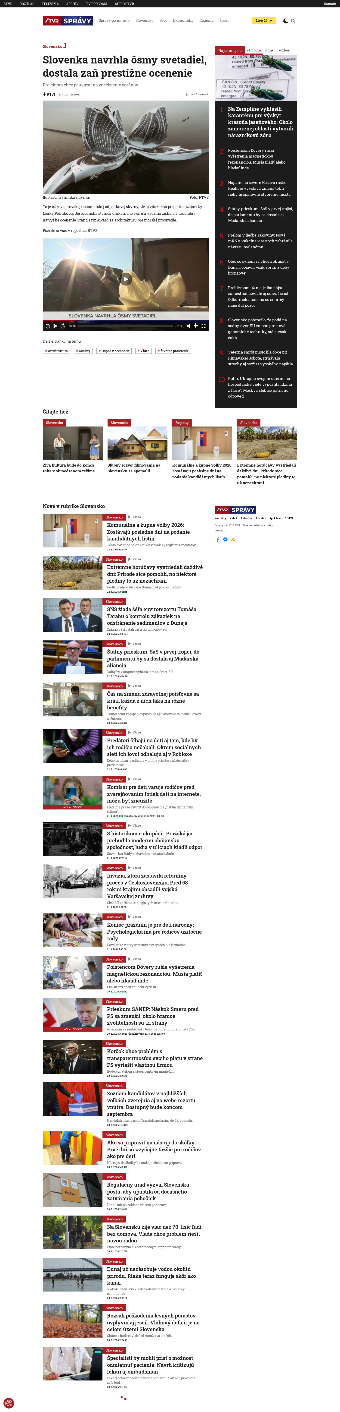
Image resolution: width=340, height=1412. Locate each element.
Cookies (219, 530)
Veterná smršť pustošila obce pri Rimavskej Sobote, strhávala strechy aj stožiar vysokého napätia (260, 357)
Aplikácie (275, 518)
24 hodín (254, 50)
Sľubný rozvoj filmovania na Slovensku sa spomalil (134, 468)
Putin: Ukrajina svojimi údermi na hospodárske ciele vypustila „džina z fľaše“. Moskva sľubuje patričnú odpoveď (260, 387)
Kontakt (330, 4)
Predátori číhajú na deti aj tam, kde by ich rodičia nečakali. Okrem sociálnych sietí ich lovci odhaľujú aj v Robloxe (154, 747)
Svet (163, 20)
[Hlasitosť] (189, 326)
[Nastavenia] (196, 325)
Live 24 (261, 20)
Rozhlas (27, 4)
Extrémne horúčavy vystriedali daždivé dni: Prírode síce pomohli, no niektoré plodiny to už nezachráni (155, 574)
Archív (72, 4)
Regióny (206, 20)
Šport (224, 20)
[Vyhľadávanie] (293, 20)
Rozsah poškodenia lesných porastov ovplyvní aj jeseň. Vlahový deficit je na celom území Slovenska (153, 1322)
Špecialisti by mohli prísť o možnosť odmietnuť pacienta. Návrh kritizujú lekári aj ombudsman (150, 1365)
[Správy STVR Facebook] (218, 541)
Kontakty (220, 518)
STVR (8, 4)
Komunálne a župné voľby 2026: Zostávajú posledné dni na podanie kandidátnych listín (202, 470)
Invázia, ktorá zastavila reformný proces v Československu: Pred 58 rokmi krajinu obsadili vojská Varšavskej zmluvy (147, 886)
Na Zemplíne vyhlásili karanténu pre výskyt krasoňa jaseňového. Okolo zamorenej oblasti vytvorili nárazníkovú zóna (261, 122)
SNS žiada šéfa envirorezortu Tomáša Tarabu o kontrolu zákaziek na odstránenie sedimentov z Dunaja (151, 616)
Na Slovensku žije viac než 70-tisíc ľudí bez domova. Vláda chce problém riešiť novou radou (154, 1233)
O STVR (289, 518)
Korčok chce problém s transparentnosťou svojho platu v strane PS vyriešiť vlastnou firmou (155, 1058)
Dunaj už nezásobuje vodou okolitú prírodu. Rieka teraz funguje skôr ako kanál (151, 1276)
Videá (233, 518)
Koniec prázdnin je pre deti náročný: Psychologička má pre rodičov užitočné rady (154, 931)
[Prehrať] (55, 326)
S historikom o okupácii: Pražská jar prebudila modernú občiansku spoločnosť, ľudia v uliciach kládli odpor (154, 840)
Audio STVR (124, 4)
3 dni (269, 50)
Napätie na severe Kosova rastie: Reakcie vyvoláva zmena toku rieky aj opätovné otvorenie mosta (259, 188)
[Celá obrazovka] (203, 326)
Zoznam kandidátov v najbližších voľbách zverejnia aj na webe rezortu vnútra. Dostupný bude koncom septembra (151, 1103)
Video (137, 517)
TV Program (96, 4)
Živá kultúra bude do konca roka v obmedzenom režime (69, 468)
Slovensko (145, 20)
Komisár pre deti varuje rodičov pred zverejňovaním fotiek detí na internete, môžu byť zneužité (154, 793)
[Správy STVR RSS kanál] (233, 541)
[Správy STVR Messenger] (226, 541)
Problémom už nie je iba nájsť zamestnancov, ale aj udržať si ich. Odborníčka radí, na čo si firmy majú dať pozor (259, 296)
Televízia (50, 4)
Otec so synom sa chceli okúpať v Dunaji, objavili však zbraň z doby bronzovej (258, 267)
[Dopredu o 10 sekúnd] (62, 326)
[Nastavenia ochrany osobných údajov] (8, 1403)
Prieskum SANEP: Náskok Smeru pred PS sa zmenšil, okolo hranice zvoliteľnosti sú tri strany (153, 1016)
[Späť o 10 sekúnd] (48, 326)
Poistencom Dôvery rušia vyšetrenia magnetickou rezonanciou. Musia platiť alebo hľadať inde (256, 159)
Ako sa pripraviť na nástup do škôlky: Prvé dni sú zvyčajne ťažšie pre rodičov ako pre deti (154, 1149)
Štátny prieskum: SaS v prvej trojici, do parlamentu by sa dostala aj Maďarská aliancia (260, 214)
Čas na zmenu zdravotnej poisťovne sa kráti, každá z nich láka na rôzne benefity (153, 700)
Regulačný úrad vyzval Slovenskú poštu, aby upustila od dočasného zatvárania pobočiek (148, 1191)
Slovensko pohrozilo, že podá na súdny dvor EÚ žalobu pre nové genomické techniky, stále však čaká (257, 328)
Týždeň (283, 50)
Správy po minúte (114, 20)
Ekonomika (183, 20)
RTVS (51, 94)
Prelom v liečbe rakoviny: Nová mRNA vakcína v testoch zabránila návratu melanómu (260, 241)
